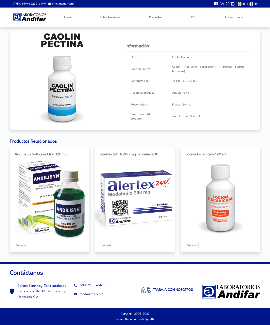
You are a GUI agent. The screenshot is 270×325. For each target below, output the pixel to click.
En (256, 3)
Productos (155, 17)
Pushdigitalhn (146, 319)
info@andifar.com (62, 3)
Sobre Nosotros (110, 17)
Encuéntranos (234, 17)
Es (244, 3)
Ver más (21, 245)
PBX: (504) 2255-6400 (30, 3)
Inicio (67, 17)
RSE (193, 17)
